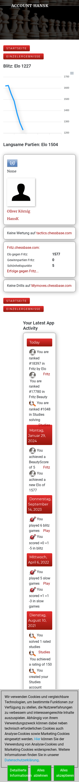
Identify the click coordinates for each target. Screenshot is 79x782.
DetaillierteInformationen (19, 773)
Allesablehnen (41, 773)
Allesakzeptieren (65, 773)
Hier (37, 739)
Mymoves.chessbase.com (51, 286)
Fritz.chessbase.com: (23, 247)
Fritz (46, 374)
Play (46, 531)
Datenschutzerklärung (22, 760)
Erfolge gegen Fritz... (23, 271)
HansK (13, 218)
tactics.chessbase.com (54, 233)
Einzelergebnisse (23, 56)
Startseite (16, 48)
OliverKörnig (18, 211)
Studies (44, 425)
